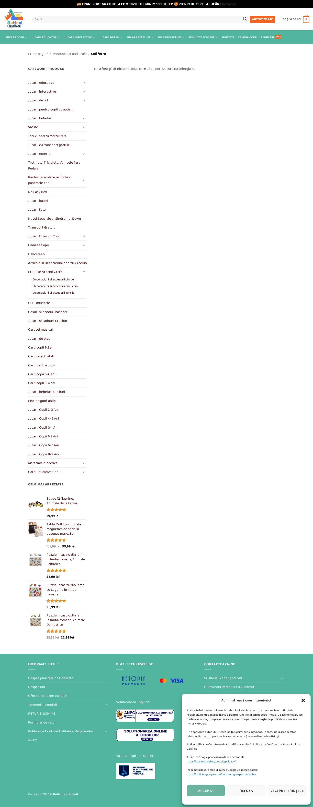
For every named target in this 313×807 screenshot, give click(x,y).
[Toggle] (84, 82)
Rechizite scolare (201, 37)
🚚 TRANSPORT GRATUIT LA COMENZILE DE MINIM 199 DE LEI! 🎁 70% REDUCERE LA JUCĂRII (149, 4)
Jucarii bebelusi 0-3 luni (46, 392)
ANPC (32, 740)
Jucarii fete (37, 209)
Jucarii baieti (38, 201)
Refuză (246, 791)
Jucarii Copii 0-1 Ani (43, 427)
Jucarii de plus (39, 338)
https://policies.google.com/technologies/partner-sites (221, 774)
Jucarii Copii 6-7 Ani (43, 445)
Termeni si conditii (42, 705)
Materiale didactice (43, 463)
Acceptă (206, 791)
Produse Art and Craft (70, 54)
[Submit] (245, 19)
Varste (33, 127)
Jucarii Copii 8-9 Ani (43, 454)
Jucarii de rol (109, 37)
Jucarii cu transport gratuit (48, 145)
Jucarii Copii (15, 37)
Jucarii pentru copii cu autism (51, 109)
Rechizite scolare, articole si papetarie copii (50, 180)
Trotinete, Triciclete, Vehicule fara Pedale (54, 165)
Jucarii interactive (78, 37)
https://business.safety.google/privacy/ (211, 761)
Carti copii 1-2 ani (41, 347)
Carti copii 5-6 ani (42, 374)
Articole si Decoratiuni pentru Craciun (57, 263)
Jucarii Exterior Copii (44, 236)
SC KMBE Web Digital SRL (223, 678)
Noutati (228, 37)
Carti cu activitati (41, 356)
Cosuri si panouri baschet (47, 312)
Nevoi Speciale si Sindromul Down (54, 218)
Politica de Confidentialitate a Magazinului (60, 731)
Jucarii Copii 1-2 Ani (43, 436)
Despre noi (36, 687)
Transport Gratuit (41, 227)
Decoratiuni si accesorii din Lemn (55, 279)
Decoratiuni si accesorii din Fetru (55, 286)
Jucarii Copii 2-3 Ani (43, 409)
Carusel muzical (40, 329)
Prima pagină (38, 54)
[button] (303, 700)
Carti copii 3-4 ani (41, 383)
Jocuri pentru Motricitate (47, 136)
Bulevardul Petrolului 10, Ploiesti (229, 687)
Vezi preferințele (287, 791)
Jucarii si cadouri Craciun (47, 321)
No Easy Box (37, 192)
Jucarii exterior (169, 37)
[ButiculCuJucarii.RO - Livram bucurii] (14, 19)
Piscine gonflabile (42, 401)
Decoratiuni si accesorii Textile (54, 292)
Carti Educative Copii (44, 472)
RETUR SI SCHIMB (42, 713)
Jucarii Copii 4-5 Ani (43, 418)
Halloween (36, 254)
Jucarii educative (44, 37)
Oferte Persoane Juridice (47, 696)
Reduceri (267, 37)
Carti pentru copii (41, 365)
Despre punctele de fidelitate (50, 678)
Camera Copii (247, 37)
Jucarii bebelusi (138, 37)
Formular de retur (42, 722)
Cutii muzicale (39, 303)
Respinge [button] (229, 4)
